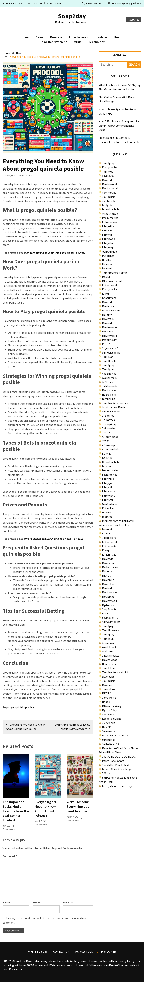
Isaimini (107, 529)
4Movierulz (108, 723)
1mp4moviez (110, 609)
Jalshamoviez (110, 386)
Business (56, 37)
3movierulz (109, 714)
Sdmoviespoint (111, 352)
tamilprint (108, 399)
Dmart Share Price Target (117, 769)
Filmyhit (107, 234)
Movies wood (109, 390)
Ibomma (107, 264)
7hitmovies (109, 428)
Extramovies (109, 222)
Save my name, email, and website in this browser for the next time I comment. (45, 920)
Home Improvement (53, 42)
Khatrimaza (109, 298)
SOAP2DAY (9, 961)
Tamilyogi (108, 171)
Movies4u (107, 323)
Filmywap (108, 247)
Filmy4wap (108, 239)
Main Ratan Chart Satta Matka (120, 748)
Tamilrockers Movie (113, 407)
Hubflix (106, 260)
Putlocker (108, 255)
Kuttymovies (109, 167)
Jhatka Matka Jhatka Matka (119, 756)
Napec (106, 702)
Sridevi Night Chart (110, 752)
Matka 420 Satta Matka (116, 735)
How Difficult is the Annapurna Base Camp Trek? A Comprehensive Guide (120, 126)
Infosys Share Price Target (118, 786)
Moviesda (107, 180)
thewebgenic (9, 175)
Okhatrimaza (110, 213)
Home (25, 37)
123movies (108, 420)
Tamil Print (109, 668)
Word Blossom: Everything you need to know (78, 806)
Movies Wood (110, 188)
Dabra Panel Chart (113, 760)
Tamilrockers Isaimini (115, 272)
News (39, 37)
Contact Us (25, 3)
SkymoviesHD (110, 348)
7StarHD (107, 432)
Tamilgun (108, 369)
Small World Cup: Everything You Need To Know (55, 252)
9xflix (105, 441)
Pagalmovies (109, 340)
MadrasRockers (111, 310)
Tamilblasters (110, 361)
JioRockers (108, 197)
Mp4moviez (109, 605)
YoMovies (107, 382)
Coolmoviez (109, 192)
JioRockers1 (109, 680)
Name (7, 902)
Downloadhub (110, 209)
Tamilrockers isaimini (115, 403)
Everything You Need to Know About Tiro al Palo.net (46, 809)
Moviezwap (108, 306)
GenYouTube (109, 251)
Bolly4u (106, 453)
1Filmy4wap (109, 424)
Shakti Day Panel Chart (115, 765)
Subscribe (134, 19)
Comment (10, 856)
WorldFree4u (109, 377)
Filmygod (107, 230)
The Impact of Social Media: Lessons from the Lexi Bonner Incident (16, 811)
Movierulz (108, 579)
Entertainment (79, 37)
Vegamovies (109, 643)
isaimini (107, 268)
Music (77, 42)
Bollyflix (107, 205)
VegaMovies (109, 373)
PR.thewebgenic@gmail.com (126, 3)
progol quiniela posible (20, 707)
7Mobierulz (109, 201)
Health (118, 37)
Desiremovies (110, 218)
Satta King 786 (111, 744)
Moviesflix (108, 319)
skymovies (108, 676)
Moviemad (108, 331)
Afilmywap (108, 445)
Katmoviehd (109, 285)
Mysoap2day (109, 710)
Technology (96, 42)
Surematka (108, 731)
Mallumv (107, 314)
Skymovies (108, 175)
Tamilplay (108, 163)
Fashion (102, 37)
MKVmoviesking (111, 706)
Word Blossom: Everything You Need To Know (54, 538)
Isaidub (106, 276)
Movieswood (109, 184)
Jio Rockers (109, 537)
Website (68, 902)
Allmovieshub (110, 436)
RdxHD (106, 344)
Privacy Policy (40, 3)
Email (37, 902)
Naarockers (109, 394)
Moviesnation (110, 327)
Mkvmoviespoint (112, 281)
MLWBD (106, 575)
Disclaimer (55, 3)
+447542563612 (94, 3)
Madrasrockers (111, 567)
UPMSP (106, 727)
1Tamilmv (108, 415)
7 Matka (107, 773)
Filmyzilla (108, 226)
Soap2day (72, 16)
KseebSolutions (111, 718)
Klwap (106, 293)
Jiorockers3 (109, 697)
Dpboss (106, 466)
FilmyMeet (108, 243)
